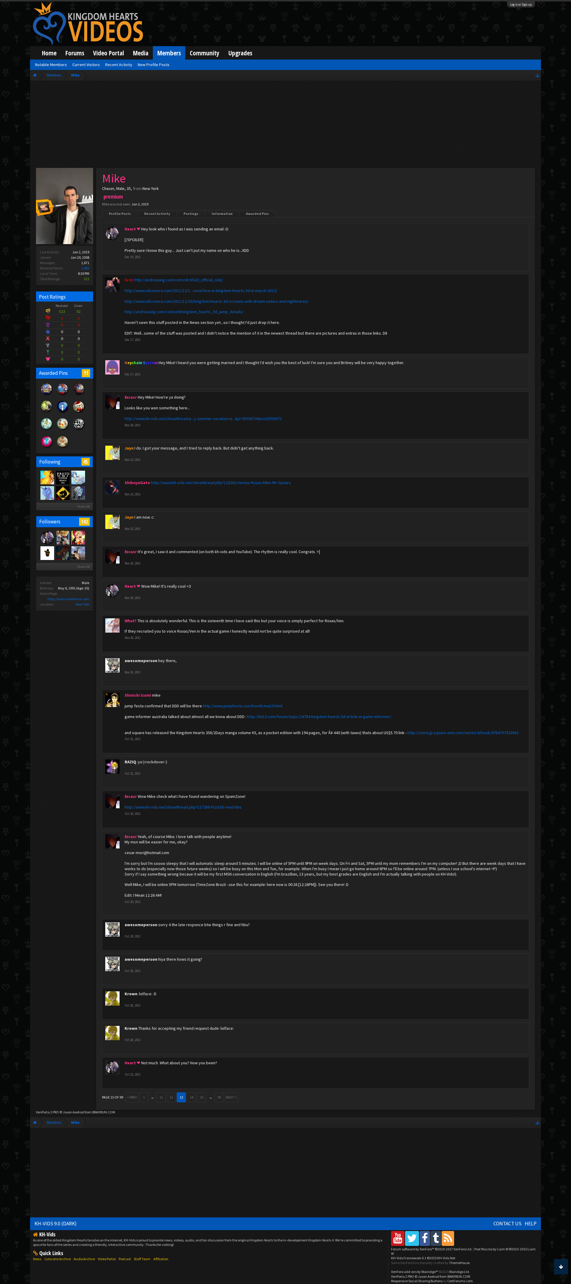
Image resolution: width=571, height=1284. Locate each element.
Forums (74, 53)
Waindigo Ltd (459, 1271)
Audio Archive (84, 1259)
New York (82, 604)
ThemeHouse (459, 1262)
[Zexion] (78, 493)
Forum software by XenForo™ (431, 1249)
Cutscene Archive (57, 1259)
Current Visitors (86, 64)
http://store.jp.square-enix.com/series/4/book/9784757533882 (463, 732)
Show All (83, 506)
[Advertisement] (285, 125)
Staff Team (142, 1259)
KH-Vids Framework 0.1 (423, 1258)
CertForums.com (460, 1281)
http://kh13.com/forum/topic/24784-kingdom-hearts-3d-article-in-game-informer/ (319, 716)
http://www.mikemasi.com (68, 599)
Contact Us (507, 1223)
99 (219, 1097)
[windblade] (78, 477)
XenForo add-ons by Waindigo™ (414, 1271)
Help (531, 1223)
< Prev (132, 1097)
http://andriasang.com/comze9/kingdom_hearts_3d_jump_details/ (184, 311)
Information (222, 213)
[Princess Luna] (47, 493)
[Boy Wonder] (78, 537)
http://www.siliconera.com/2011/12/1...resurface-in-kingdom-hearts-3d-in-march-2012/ (201, 290)
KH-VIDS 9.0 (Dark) (55, 1223)
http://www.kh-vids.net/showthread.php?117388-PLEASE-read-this (183, 807)
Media (140, 53)
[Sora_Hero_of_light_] (62, 477)
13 (181, 1097)
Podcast (125, 1259)
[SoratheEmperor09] (62, 537)
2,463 (85, 268)
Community (204, 53)
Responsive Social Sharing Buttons (417, 1281)
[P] (62, 493)
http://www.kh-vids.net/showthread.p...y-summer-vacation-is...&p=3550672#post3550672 (203, 418)
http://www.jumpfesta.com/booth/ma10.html (242, 706)
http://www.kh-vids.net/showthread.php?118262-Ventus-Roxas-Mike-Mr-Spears (221, 482)
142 (84, 521)
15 (201, 1097)
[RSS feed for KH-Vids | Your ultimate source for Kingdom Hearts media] (448, 1238)
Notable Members (51, 64)
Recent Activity (157, 213)
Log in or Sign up (521, 4)
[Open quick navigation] (537, 75)
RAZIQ (130, 762)
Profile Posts (120, 213)
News (37, 1259)
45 (85, 461)
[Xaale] (47, 477)
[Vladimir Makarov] (47, 553)
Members (169, 53)
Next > (231, 1097)
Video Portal (108, 53)
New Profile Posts (154, 64)
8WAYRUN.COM (103, 1112)
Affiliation (160, 1259)
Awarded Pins (257, 213)
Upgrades (240, 53)
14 (191, 1097)
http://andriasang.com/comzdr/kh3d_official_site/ (178, 280)
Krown (131, 993)
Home (49, 53)
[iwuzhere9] (62, 553)
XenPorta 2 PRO (47, 1112)
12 (171, 1097)
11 (86, 373)
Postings (190, 213)
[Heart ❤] (47, 537)
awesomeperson (141, 660)
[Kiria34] (78, 553)
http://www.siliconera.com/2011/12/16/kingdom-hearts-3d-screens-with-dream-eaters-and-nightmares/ (217, 301)
